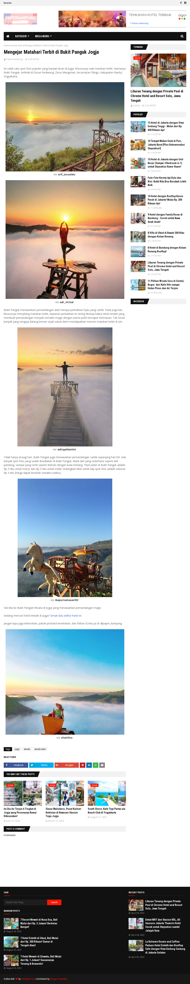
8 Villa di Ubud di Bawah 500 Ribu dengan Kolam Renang (166, 234)
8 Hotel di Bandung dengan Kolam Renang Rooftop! (167, 249)
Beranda (8, 2)
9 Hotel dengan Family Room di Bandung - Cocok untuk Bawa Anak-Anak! (165, 218)
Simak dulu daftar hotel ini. (66, 615)
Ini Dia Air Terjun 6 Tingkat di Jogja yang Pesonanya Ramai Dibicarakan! (20, 812)
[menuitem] (8, 36)
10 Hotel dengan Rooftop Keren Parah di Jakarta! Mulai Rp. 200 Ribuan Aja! (165, 200)
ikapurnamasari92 (66, 600)
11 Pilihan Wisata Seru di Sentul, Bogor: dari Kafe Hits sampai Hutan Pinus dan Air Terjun (166, 284)
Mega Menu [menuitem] (42, 36)
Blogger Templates (58, 979)
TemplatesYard (28, 979)
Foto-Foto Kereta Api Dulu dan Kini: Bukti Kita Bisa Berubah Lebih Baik (167, 181)
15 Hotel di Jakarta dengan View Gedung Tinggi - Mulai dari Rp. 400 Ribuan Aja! (166, 126)
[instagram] (184, 3)
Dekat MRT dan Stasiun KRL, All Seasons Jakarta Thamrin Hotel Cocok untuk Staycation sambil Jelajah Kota (163, 925)
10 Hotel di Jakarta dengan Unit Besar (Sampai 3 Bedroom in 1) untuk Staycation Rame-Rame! (165, 163)
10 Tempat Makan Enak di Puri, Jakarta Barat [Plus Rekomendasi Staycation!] (166, 144)
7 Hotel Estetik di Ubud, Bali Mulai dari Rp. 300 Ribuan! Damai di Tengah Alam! (39, 942)
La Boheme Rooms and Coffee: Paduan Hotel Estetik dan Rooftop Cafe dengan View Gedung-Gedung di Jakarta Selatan (165, 947)
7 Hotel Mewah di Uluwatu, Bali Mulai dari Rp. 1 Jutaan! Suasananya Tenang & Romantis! (40, 960)
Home (6, 45)
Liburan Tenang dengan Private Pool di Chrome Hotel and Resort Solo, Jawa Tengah (157, 95)
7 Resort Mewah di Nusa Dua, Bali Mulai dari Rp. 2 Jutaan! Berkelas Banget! (39, 923)
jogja (17, 749)
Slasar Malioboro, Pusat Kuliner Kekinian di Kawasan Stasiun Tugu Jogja (63, 812)
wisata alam (16, 45)
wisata (27, 749)
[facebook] (180, 3)
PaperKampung (14, 59)
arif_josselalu (66, 174)
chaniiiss (67, 737)
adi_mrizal (66, 302)
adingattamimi (67, 449)
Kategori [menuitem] (21, 36)
